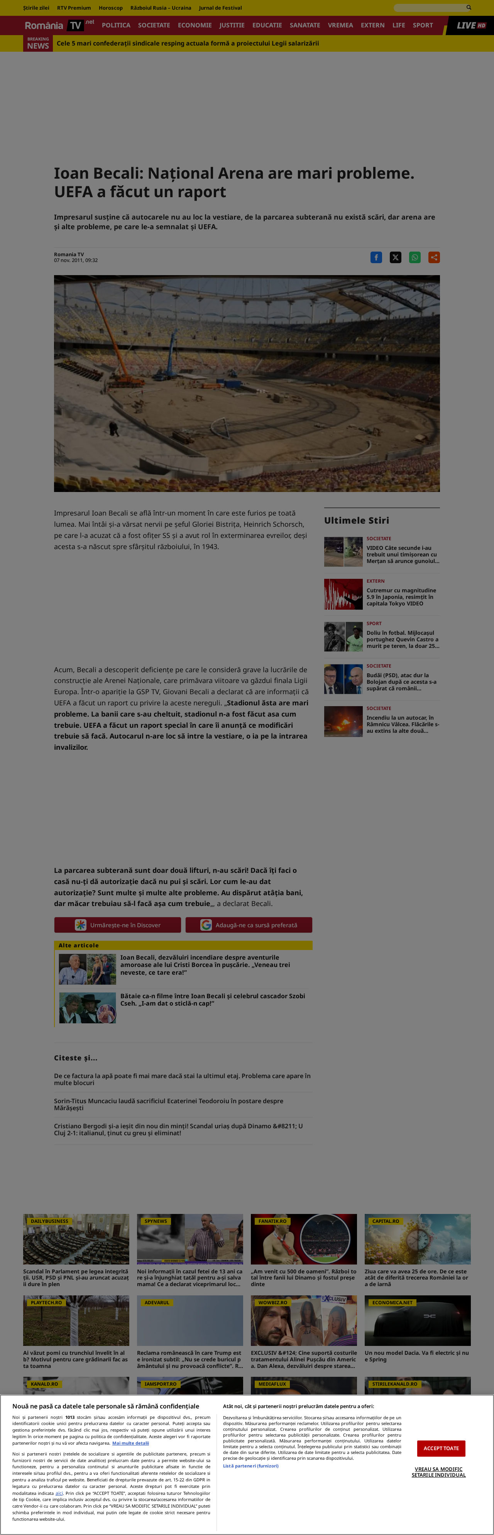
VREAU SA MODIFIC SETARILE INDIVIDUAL (439, 1472)
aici (59, 1493)
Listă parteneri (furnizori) (251, 1466)
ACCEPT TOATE (441, 1448)
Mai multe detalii (130, 1443)
